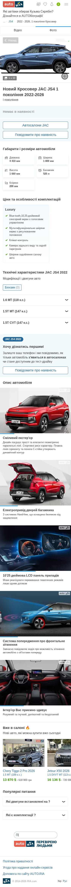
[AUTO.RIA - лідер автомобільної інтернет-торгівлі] (13, 4)
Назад (12, 40)
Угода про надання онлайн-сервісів (28, 867)
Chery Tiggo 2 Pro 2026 (19, 771)
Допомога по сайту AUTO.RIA (23, 873)
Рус (65, 881)
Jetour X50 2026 (58, 771)
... (4, 21)
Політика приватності (18, 861)
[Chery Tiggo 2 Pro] (23, 753)
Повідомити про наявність (35, 135)
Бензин (12, 287)
